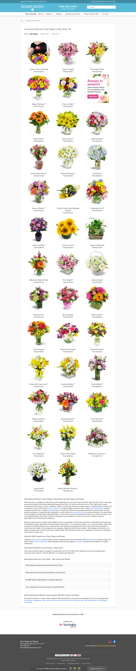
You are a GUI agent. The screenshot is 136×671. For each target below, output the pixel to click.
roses (89, 524)
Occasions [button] (49, 14)
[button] (131, 662)
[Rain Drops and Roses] (34, 7)
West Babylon (92, 600)
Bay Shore (84, 600)
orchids (50, 510)
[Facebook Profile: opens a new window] (114, 641)
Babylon (30, 600)
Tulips (72, 524)
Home (21, 20)
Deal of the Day (31, 14)
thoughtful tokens (79, 512)
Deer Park (68, 600)
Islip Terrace (54, 600)
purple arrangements (54, 508)
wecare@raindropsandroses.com (30, 647)
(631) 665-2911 (25, 645)
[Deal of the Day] (97, 88)
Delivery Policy (86, 663)
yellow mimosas (36, 539)
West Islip (46, 600)
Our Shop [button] (105, 14)
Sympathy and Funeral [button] (72, 14)
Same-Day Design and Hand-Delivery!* (33, 1)
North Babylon (102, 600)
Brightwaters (38, 600)
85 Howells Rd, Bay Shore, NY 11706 (32, 644)
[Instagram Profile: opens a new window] (110, 641)
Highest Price (44, 34)
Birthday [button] (59, 14)
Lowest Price (55, 34)
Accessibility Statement (73, 663)
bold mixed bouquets (96, 508)
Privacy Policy (61, 663)
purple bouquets (91, 539)
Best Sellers (34, 34)
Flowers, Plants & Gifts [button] (91, 14)
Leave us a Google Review (106, 645)
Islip (25, 600)
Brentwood (76, 600)
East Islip (62, 600)
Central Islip (28, 602)
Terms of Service (50, 663)
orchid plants (79, 541)
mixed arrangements (40, 541)
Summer (41, 14)
